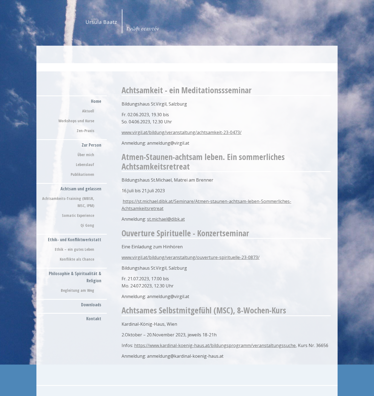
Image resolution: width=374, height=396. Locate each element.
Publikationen (82, 174)
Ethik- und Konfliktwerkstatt (74, 240)
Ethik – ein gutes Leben (74, 249)
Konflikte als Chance (77, 259)
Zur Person (91, 145)
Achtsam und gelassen (81, 189)
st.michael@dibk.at (166, 219)
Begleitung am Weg (77, 290)
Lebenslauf (85, 164)
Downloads (91, 305)
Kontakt (93, 319)
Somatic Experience (78, 215)
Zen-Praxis (85, 130)
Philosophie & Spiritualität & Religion (75, 277)
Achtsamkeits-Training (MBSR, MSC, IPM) (68, 202)
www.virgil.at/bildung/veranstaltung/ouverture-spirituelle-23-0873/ (191, 257)
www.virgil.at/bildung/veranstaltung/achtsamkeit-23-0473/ (181, 132)
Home (96, 101)
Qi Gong (87, 225)
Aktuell (88, 110)
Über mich (85, 154)
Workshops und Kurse (76, 120)
